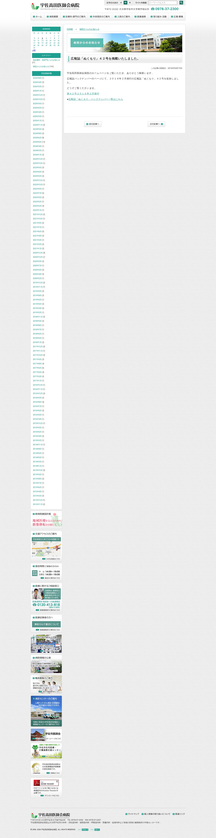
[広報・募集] (177, 17)
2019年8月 (37, 295)
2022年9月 (37, 189)
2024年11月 (38, 125)
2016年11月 (38, 389)
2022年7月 (37, 193)
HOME (70, 29)
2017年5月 (37, 372)
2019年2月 (37, 312)
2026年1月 (37, 91)
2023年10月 (38, 163)
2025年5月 (37, 108)
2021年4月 (37, 236)
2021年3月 (37, 240)
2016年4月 (37, 419)
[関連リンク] (179, 814)
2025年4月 (37, 112)
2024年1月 (37, 155)
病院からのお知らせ (41, 66)
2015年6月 (37, 432)
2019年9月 (37, 291)
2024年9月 (37, 129)
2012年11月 (38, 504)
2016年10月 (38, 393)
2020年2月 (37, 278)
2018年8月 (37, 325)
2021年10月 (38, 219)
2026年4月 (37, 82)
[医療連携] (140, 17)
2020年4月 (37, 274)
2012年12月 (38, 500)
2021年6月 (37, 231)
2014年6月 (37, 453)
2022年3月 (37, 202)
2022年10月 (38, 184)
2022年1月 (37, 210)
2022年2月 (37, 206)
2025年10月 (38, 99)
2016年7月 (37, 406)
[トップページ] (37, 17)
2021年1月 (37, 248)
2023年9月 (37, 167)
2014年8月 (37, 449)
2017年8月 (37, 364)
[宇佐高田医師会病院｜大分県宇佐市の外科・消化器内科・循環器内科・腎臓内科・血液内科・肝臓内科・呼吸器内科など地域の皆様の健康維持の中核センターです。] (50, 818)
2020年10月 (38, 257)
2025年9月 (37, 103)
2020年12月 (38, 253)
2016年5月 (37, 415)
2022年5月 (37, 197)
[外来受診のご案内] (100, 17)
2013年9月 (37, 474)
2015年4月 (37, 436)
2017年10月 (38, 355)
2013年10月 (38, 470)
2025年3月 (37, 116)
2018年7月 (37, 329)
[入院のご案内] (122, 17)
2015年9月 (37, 428)
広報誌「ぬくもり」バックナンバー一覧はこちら (95, 99)
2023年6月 (37, 172)
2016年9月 (37, 398)
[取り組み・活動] (158, 17)
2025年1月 (37, 121)
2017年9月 (37, 359)
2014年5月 (37, 457)
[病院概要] (52, 17)
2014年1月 (37, 466)
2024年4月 (37, 146)
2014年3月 (37, 462)
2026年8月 (37, 78)
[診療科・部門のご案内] (74, 17)
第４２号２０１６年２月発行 (83, 93)
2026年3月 (37, 86)
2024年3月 (37, 150)
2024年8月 (37, 133)
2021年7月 (37, 227)
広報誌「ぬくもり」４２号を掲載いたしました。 (105, 58)
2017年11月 (38, 351)
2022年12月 (38, 180)
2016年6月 (37, 410)
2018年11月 (38, 317)
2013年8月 (37, 479)
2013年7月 (37, 483)
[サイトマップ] (132, 814)
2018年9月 (37, 321)
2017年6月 (37, 368)
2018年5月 (37, 338)
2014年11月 (38, 445)
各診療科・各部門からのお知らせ (46, 60)
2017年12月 (38, 346)
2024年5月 (37, 142)
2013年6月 (37, 487)
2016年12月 (38, 385)
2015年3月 (37, 440)
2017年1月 (37, 381)
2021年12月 (38, 214)
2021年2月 (37, 244)
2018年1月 (37, 342)
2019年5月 (37, 304)
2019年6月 (37, 300)
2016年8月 (37, 402)
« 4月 (34, 50)
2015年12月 (38, 423)
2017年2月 (37, 376)
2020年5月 (37, 270)
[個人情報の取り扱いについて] (156, 814)
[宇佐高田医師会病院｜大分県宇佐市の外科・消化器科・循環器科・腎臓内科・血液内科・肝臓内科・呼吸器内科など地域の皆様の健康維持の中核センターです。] (55, 9)
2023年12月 (38, 159)
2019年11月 (38, 287)
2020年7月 (37, 265)
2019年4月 (37, 308)
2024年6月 (37, 138)
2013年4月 (37, 491)
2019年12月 (38, 283)
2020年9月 (37, 261)
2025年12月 (38, 95)
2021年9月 (37, 223)
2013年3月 (37, 496)
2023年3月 (37, 176)
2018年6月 (37, 334)
